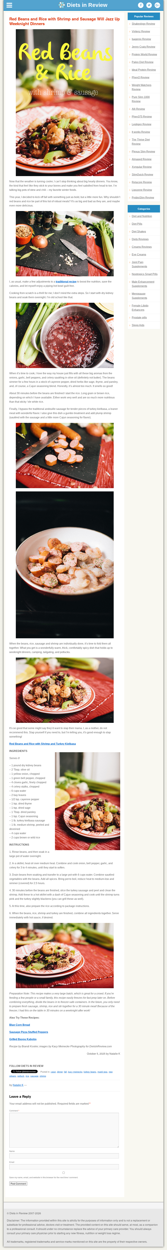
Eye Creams (139, 254)
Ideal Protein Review (144, 69)
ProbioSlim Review (143, 197)
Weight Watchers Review (141, 87)
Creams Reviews (142, 246)
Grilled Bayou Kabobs (23, 1039)
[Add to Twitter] (149, 5)
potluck (20, 1076)
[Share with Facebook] (141, 5)
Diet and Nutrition (142, 216)
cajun (53, 1072)
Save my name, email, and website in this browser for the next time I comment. (43, 1177)
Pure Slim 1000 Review (141, 99)
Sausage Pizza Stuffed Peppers (28, 1032)
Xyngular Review (142, 166)
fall (65, 1072)
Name (12, 1151)
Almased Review (142, 159)
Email (11, 1162)
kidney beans (90, 1072)
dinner (60, 1072)
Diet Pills (137, 223)
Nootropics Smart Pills (145, 274)
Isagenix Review (141, 39)
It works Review (141, 132)
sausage (34, 1076)
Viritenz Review (141, 31)
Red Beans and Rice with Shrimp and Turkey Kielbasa (42, 743)
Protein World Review (144, 54)
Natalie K (18, 1085)
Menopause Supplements (139, 295)
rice (27, 1076)
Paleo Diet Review (142, 62)
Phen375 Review (142, 116)
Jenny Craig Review (143, 46)
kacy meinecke (75, 1072)
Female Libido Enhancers (140, 307)
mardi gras (102, 1072)
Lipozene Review (142, 190)
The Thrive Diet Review (141, 141)
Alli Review (138, 109)
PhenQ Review (140, 77)
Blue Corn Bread (19, 1024)
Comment (14, 1110)
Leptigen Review (141, 124)
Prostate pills (139, 317)
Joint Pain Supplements (139, 264)
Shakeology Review (143, 23)
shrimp (43, 1076)
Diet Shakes (139, 231)
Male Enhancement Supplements (143, 283)
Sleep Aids (138, 325)
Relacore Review (142, 182)
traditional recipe (66, 281)
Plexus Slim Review (143, 151)
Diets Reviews (140, 239)
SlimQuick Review (142, 174)
